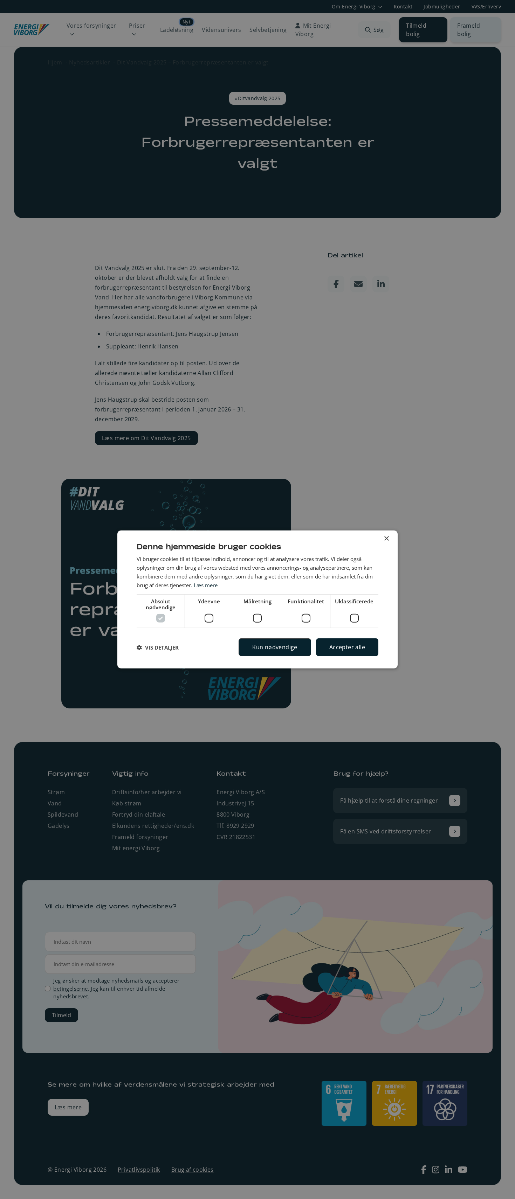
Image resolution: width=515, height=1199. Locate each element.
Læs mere (206, 584)
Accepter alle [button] (347, 647)
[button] (158, 647)
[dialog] (257, 599)
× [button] (386, 538)
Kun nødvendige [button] (274, 647)
